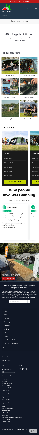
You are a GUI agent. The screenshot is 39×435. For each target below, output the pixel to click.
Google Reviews (6, 390)
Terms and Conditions (8, 388)
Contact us (5, 379)
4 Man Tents (8, 171)
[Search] (35, 15)
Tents (3, 406)
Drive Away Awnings (7, 408)
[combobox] (19, 15)
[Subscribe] (28, 301)
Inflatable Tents (8, 163)
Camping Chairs (6, 421)
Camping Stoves (6, 419)
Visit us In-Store (6, 360)
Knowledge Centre (7, 383)
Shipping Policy (6, 397)
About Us (4, 381)
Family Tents (8, 158)
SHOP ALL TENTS (15, 182)
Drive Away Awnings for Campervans (12, 417)
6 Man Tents (8, 167)
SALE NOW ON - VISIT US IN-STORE (19, 1)
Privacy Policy (6, 385)
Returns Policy (6, 399)
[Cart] (32, 8)
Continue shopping (19, 40)
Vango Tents (8, 175)
